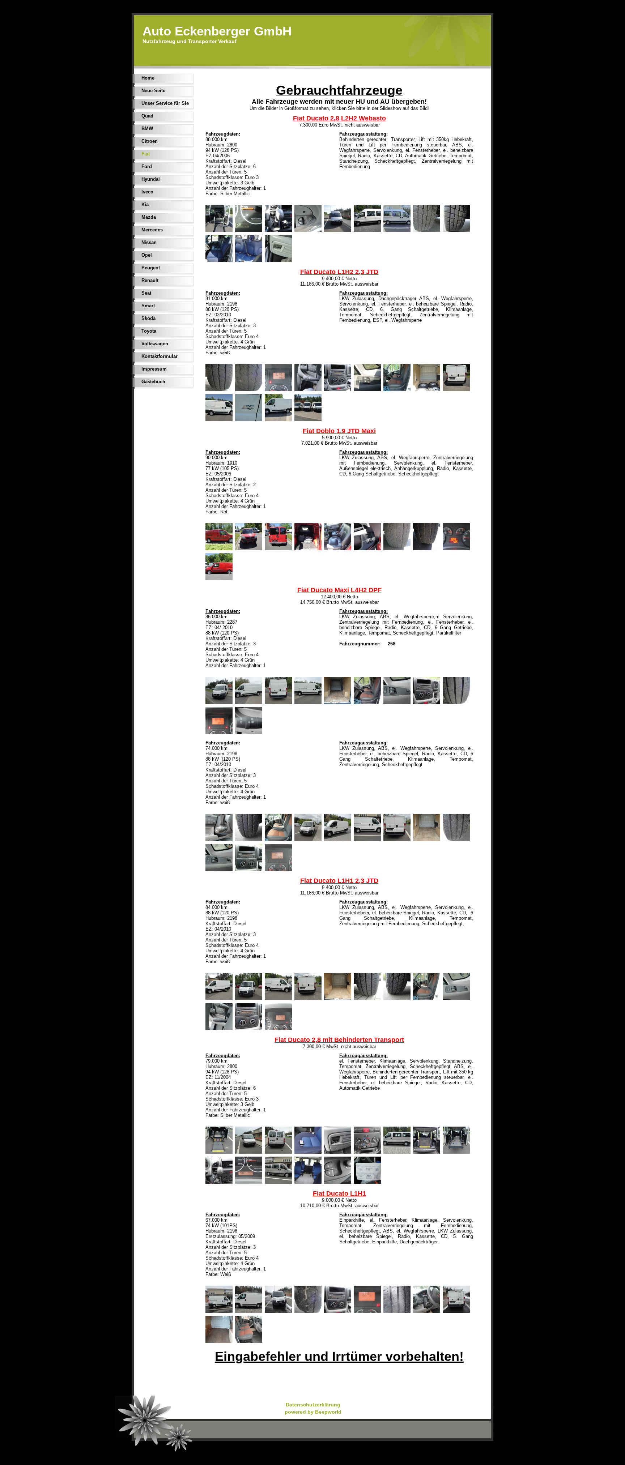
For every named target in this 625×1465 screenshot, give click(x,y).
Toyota (148, 331)
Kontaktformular (159, 356)
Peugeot (150, 267)
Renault (149, 280)
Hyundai (150, 179)
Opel (146, 255)
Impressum (154, 369)
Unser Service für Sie (165, 103)
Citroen (149, 141)
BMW (147, 128)
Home (147, 78)
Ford (146, 166)
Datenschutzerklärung (313, 1405)
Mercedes (152, 229)
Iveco (147, 192)
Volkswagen (154, 343)
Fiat (145, 154)
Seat (146, 293)
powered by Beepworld (313, 1412)
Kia (145, 204)
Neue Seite (153, 90)
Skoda (148, 318)
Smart (148, 305)
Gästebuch (153, 381)
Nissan (149, 242)
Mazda (148, 217)
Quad (147, 116)
